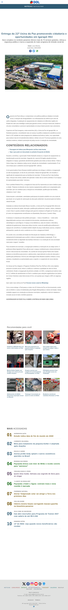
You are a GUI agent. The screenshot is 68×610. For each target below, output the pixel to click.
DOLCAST (29, 589)
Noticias (7, 587)
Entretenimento (34, 587)
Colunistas (38, 589)
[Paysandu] (44, 585)
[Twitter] (24, 585)
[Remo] (40, 585)
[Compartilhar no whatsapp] (37, 51)
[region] (34, 20)
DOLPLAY (61, 587)
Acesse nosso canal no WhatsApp (37, 283)
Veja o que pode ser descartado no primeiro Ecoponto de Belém (30, 152)
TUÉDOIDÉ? (45, 587)
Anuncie (31, 600)
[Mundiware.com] (34, 606)
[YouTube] (36, 585)
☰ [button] (2, 2)
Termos (37, 600)
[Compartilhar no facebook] (30, 51)
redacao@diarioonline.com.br (36, 594)
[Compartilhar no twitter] (34, 51)
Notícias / (29, 6)
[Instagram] (32, 585)
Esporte (24, 587)
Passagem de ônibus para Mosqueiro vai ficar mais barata (28, 149)
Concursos (16, 587)
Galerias (53, 587)
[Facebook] (28, 585)
